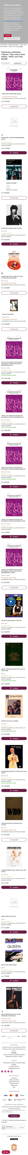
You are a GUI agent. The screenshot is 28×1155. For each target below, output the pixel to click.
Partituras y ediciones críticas (10, 44)
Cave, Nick (4, 231)
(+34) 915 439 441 (14, 1066)
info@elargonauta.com (14, 1068)
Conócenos (14, 1078)
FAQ (14, 1087)
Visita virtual (14, 1085)
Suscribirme (14, 1116)
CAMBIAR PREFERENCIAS (12, 38)
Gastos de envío (14, 1083)
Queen (8, 185)
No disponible (14, 106)
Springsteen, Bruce (6, 1018)
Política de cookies (14, 1079)
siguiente (24, 1036)
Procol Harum (4, 874)
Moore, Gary (4, 623)
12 (10, 1038)
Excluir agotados (5, 63)
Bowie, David (4, 775)
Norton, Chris (4, 280)
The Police (4, 723)
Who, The (3, 827)
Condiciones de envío (14, 1081)
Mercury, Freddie (5, 368)
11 (8, 1038)
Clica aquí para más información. (13, 21)
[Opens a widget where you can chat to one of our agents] (6, 1152)
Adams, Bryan (5, 317)
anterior (4, 1036)
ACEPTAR (7, 35)
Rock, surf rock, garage (16, 46)
